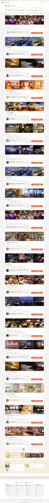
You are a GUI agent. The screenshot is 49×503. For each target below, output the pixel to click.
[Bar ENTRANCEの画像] (24, 41)
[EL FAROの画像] (24, 128)
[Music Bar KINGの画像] (24, 258)
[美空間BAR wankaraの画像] (24, 301)
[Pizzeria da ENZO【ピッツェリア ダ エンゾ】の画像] (24, 409)
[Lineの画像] (24, 20)
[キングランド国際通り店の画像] (24, 106)
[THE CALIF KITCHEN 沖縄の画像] (24, 388)
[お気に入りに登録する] (42, 26)
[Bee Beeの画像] (24, 149)
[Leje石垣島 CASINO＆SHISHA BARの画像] (24, 236)
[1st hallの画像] (24, 323)
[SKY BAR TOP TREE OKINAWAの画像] (24, 63)
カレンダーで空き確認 (37, 76)
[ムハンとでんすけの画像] (24, 344)
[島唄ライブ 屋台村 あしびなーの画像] (24, 431)
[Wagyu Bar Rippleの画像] (24, 193)
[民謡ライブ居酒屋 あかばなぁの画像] (24, 84)
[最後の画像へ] (43, 20)
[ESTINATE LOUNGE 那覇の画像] (24, 279)
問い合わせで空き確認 (37, 54)
